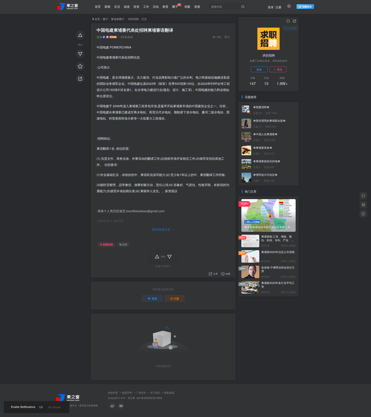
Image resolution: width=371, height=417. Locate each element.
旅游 (127, 6)
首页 (98, 6)
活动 (156, 6)
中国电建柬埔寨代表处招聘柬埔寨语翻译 (135, 30)
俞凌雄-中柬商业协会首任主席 (278, 269)
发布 (259, 69)
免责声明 (127, 392)
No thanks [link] (54, 407)
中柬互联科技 (146, 397)
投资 (136, 6)
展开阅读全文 (161, 229)
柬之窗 (131, 397)
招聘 (124, 244)
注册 (278, 7)
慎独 (99, 37)
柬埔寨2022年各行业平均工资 (277, 285)
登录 (271, 7)
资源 (197, 6)
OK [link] (41, 407)
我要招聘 (108, 244)
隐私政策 (169, 392)
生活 (117, 6)
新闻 (107, 6)
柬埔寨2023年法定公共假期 (277, 252)
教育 (165, 6)
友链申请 (113, 392)
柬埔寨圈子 (117, 19)
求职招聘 (133, 19)
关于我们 (155, 392)
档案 (187, 6)
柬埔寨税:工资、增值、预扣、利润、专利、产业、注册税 (277, 240)
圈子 (176, 5)
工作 (146, 6)
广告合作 (141, 392)
